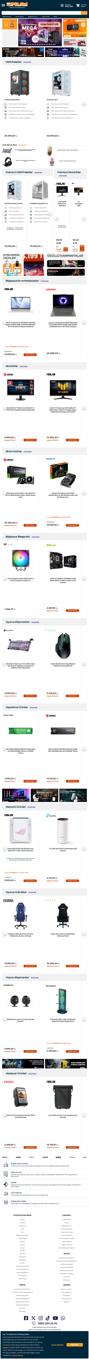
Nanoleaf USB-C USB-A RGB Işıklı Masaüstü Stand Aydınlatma (63, 1020)
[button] (3, 5)
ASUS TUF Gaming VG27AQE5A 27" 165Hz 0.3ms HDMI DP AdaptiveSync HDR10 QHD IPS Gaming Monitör (63, 410)
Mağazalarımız (32, 16)
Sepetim (66, 1302)
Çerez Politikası (67, 1241)
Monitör (22, 1241)
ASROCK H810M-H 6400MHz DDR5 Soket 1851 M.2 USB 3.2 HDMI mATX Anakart (63, 580)
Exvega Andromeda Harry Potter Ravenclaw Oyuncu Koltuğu (20, 935)
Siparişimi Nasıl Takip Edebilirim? (66, 1261)
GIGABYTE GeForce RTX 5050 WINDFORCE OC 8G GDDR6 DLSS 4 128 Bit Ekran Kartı (62, 495)
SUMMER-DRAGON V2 (39, 203)
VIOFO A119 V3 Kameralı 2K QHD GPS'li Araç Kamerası (20, 1116)
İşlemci (22, 1219)
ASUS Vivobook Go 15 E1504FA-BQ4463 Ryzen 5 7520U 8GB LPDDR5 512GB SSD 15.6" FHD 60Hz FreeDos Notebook (20, 324)
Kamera (22, 1263)
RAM (22, 1229)
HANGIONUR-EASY (12, 100)
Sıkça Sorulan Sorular (66, 1270)
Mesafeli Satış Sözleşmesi (66, 1248)
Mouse (22, 1248)
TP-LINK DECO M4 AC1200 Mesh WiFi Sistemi (63, 849)
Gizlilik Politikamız (66, 1245)
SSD (22, 1232)
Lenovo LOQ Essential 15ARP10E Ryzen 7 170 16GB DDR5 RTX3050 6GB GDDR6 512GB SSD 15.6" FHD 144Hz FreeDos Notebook (63, 325)
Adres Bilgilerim (67, 1292)
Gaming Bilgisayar (22, 1272)
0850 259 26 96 (47, 1323)
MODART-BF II (52, 100)
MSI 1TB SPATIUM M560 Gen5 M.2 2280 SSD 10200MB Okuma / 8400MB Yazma (63, 750)
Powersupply (22, 1238)
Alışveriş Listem (67, 1298)
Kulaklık (22, 1250)
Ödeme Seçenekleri (66, 1264)
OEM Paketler (7, 16)
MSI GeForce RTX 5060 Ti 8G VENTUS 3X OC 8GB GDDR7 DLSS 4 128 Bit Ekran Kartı (20, 495)
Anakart (22, 1223)
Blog (55, 16)
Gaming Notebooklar (22, 1266)
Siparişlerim (66, 1295)
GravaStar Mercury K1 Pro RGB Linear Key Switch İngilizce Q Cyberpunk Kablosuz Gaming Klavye (20, 666)
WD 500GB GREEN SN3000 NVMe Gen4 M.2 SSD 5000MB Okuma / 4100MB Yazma (20, 751)
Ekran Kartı (22, 1226)
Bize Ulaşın (66, 1280)
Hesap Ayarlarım (66, 1289)
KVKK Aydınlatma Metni (66, 1238)
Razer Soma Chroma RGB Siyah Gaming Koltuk (63, 935)
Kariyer (66, 1223)
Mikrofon (22, 1253)
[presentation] (5, 103)
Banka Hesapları (66, 1229)
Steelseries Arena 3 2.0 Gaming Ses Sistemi (20, 1020)
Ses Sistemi (22, 1260)
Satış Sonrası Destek (66, 1273)
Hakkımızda (45, 16)
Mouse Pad (22, 1257)
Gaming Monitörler (22, 1269)
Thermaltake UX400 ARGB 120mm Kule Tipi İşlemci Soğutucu (20, 579)
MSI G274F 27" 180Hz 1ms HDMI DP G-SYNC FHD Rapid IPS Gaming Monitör (20, 409)
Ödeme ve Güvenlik (66, 1232)
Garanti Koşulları (66, 1235)
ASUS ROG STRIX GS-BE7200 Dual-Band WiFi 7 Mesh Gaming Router (20, 849)
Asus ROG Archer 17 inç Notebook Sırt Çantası (63, 1116)
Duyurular (66, 1277)
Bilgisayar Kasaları (22, 1235)
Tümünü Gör (27, 62)
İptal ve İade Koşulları (66, 1267)
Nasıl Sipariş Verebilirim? (66, 1258)
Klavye (22, 1245)
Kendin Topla (20, 16)
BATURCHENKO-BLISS (13, 203)
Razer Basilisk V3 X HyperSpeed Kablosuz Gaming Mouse (63, 665)
